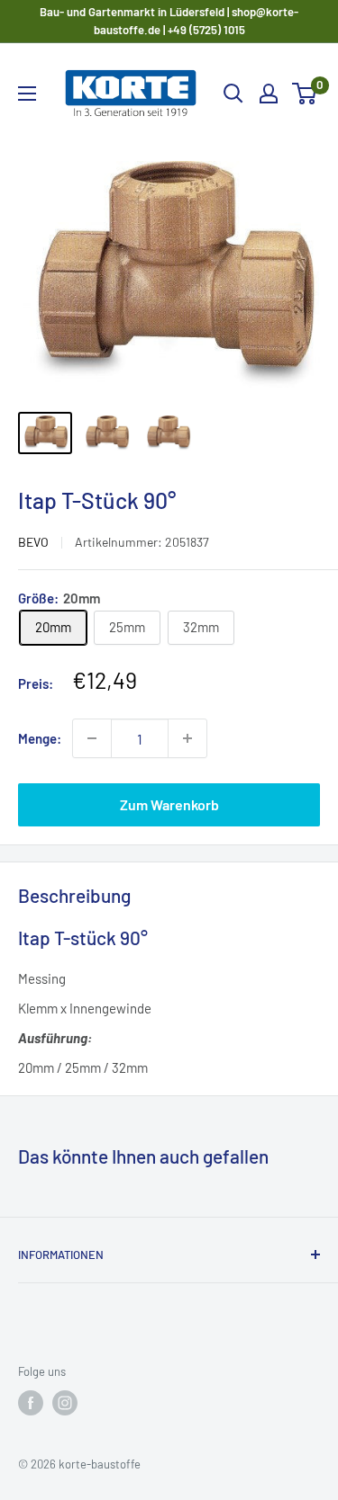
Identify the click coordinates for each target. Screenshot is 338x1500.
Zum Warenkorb (169, 804)
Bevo (33, 541)
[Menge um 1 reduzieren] (92, 738)
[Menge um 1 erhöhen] (187, 738)
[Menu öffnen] (27, 93)
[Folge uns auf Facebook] (30, 1402)
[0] (305, 93)
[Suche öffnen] (233, 93)
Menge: (39, 738)
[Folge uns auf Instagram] (65, 1402)
